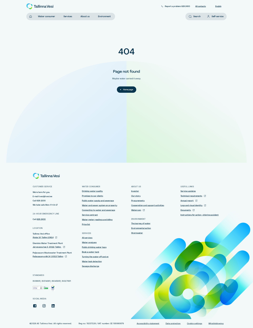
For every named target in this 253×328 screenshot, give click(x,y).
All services (87, 238)
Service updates (188, 191)
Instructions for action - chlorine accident (200, 215)
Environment (104, 16)
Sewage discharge (90, 266)
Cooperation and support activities (147, 205)
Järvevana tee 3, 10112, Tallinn (47, 247)
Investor (135, 191)
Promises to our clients (92, 196)
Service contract (90, 215)
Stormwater (137, 233)
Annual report (187, 200)
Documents (186, 210)
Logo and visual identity (191, 205)
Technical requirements (191, 196)
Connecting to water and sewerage (98, 210)
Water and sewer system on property (99, 205)
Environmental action (141, 228)
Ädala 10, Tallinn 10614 (43, 237)
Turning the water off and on (95, 257)
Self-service (217, 16)
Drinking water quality (92, 191)
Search (197, 16)
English (218, 6)
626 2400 (41, 219)
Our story (135, 196)
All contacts (200, 6)
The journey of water (140, 223)
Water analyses (89, 242)
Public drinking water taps (94, 247)
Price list (86, 224)
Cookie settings (194, 323)
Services (68, 16)
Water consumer (46, 16)
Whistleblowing (215, 323)
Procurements (138, 200)
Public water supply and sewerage (98, 200)
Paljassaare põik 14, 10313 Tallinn (48, 256)
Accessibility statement (148, 323)
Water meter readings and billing (97, 219)
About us (85, 16)
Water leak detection (92, 261)
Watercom (136, 210)
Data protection (173, 323)
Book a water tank (90, 252)
